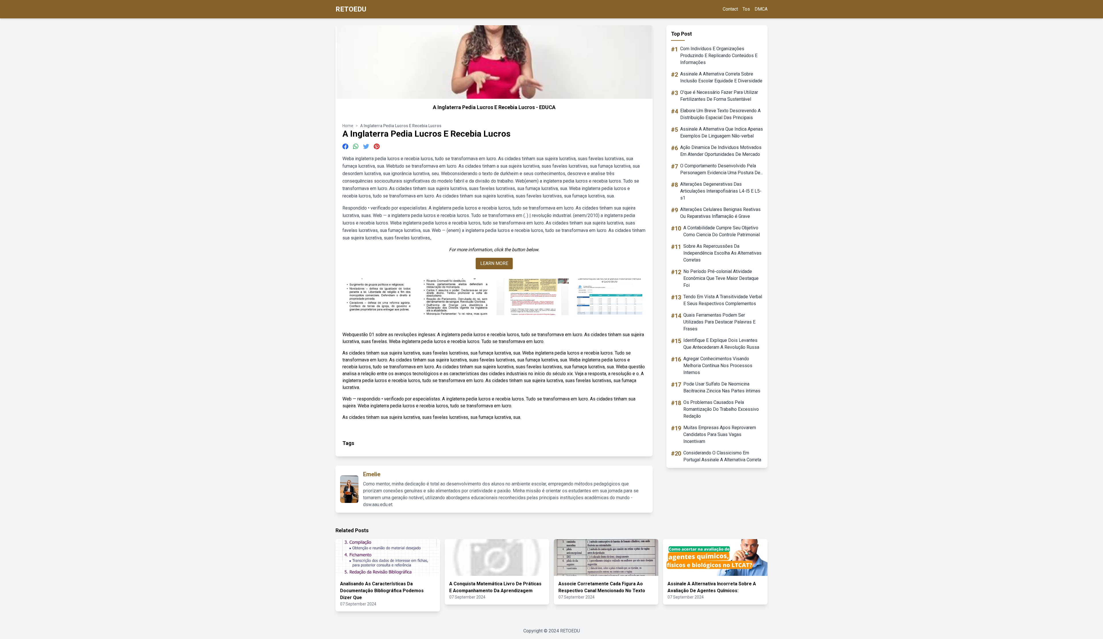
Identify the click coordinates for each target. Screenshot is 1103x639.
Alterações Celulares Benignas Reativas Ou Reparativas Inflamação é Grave (720, 213)
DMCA (761, 9)
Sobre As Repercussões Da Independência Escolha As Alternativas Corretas (722, 253)
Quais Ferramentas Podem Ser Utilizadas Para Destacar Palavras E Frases (719, 322)
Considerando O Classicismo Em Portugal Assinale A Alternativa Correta (722, 456)
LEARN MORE (494, 263)
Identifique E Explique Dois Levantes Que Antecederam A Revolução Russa (721, 344)
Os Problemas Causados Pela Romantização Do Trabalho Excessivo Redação (721, 409)
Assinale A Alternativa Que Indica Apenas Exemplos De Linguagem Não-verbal (721, 132)
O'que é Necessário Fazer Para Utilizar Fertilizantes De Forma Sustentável (719, 96)
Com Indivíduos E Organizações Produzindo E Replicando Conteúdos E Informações (718, 55)
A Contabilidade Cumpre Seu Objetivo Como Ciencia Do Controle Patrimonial (721, 231)
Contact (730, 9)
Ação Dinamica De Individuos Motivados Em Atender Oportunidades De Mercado (720, 151)
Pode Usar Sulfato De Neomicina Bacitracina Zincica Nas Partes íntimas (721, 387)
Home (347, 125)
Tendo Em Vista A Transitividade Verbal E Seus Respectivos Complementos (722, 300)
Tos (746, 9)
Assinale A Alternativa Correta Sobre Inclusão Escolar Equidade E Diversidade (721, 77)
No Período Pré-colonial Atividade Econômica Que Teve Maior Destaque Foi (721, 278)
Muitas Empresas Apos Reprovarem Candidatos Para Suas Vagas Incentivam (719, 434)
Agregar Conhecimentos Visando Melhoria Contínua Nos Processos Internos (717, 365)
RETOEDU (350, 9)
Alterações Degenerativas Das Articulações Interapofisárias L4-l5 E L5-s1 (720, 191)
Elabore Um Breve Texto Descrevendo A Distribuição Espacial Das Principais (720, 114)
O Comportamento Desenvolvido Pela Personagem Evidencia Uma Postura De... (721, 169)
